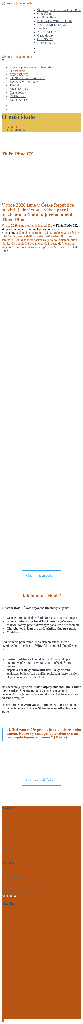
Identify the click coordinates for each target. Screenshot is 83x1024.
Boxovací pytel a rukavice (26, 919)
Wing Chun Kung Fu (23, 915)
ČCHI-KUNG (46, 17)
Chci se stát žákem (41, 575)
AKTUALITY (46, 32)
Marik (20, 289)
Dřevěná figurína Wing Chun (28, 922)
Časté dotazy (45, 35)
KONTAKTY (46, 42)
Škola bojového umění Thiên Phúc (59, 10)
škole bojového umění (50, 340)
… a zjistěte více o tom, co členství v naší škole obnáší (45, 761)
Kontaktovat (9, 895)
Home (14, 126)
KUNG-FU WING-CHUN (54, 21)
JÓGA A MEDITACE (51, 24)
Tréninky (43, 28)
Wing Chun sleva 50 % (24, 911)
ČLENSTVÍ (45, 39)
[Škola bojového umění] (17, 3)
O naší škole (45, 13)
